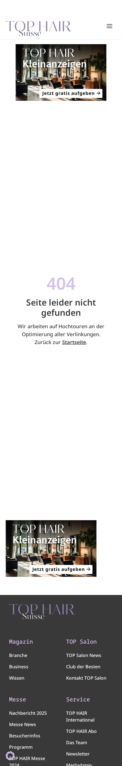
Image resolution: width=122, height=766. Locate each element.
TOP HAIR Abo (81, 731)
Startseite (74, 342)
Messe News (22, 724)
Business (18, 666)
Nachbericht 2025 (28, 713)
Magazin (21, 641)
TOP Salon (81, 641)
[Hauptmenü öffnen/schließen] (109, 26)
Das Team (76, 742)
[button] (10, 756)
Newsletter (78, 754)
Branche (18, 655)
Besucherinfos (24, 736)
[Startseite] (38, 26)
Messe (17, 699)
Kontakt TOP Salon (86, 678)
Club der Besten (83, 666)
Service (78, 699)
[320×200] (61, 72)
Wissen (16, 678)
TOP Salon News (83, 655)
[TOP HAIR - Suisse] (42, 611)
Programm (21, 747)
